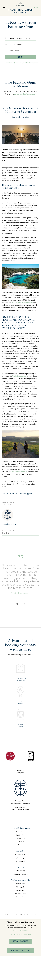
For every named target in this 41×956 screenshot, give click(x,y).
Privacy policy (20, 887)
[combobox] (20, 38)
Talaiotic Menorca (19, 376)
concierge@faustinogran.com (25, 94)
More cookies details (20, 930)
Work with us (20, 861)
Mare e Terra (20, 832)
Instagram (20, 772)
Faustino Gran (9, 524)
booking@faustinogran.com (20, 803)
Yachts (20, 845)
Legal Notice (20, 883)
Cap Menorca (20, 838)
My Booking (20, 871)
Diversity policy (20, 893)
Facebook (20, 770)
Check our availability (20, 874)
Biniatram (20, 841)
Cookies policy (21, 890)
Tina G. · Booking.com (20, 593)
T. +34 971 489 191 (20, 801)
